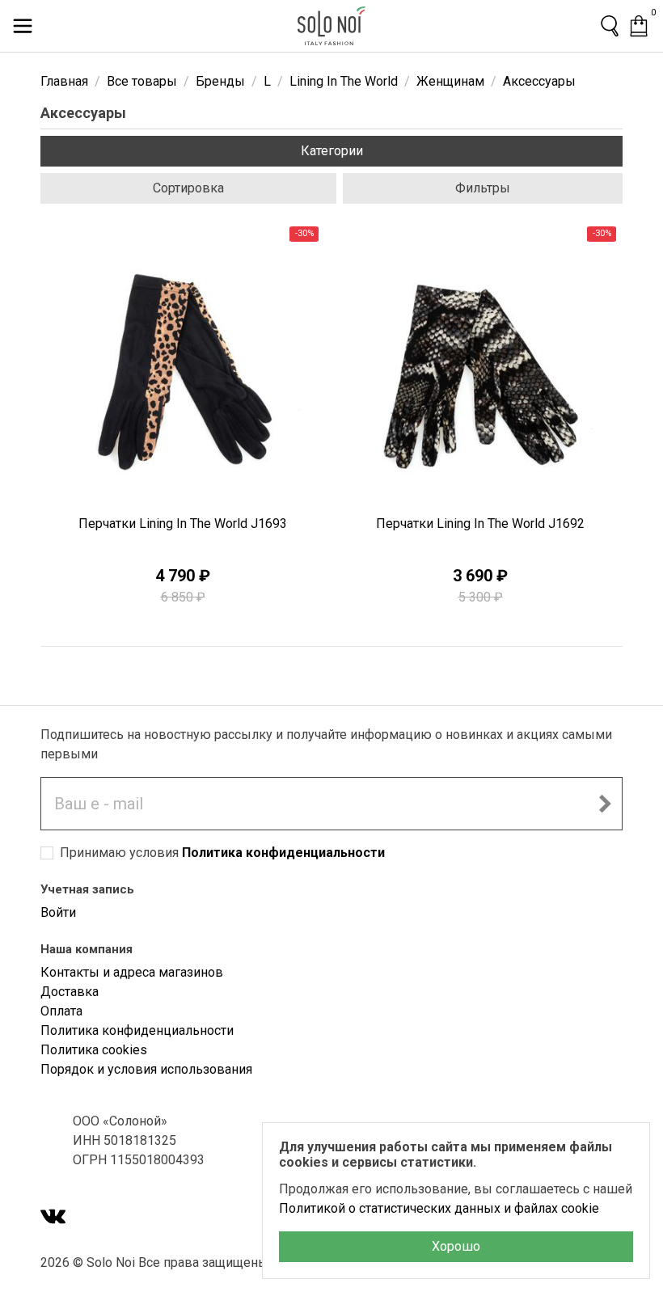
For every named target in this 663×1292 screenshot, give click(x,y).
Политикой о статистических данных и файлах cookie (439, 1208)
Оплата (61, 1011)
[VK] (53, 1218)
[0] (638, 26)
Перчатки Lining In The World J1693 (182, 523)
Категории (332, 150)
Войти (58, 912)
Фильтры (482, 188)
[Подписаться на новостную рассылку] (605, 803)
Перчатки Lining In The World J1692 (480, 523)
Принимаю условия (222, 852)
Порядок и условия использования (146, 1069)
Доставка (69, 991)
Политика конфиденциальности (283, 852)
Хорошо (456, 1246)
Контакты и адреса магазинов (131, 972)
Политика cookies (93, 1050)
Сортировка (188, 188)
